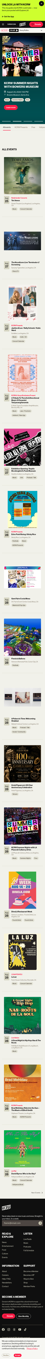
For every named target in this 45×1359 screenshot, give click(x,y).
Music (7, 100)
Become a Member (31, 1271)
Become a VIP (29, 1275)
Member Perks (29, 1286)
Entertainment (8, 1246)
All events (7, 127)
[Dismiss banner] (41, 3)
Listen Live (12, 24)
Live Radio (28, 1239)
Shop (26, 1283)
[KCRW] (6, 1210)
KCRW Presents (21, 127)
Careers (5, 1275)
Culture (5, 1254)
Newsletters (7, 1283)
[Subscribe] (40, 1223)
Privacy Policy (32, 1348)
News (4, 1242)
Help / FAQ (6, 1279)
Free (27, 100)
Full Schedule (29, 1250)
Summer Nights (17, 100)
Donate (38, 24)
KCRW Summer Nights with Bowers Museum (21, 85)
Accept (17, 1355)
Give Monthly (23, 1316)
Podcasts (27, 1247)
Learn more (11, 107)
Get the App (9, 16)
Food (4, 1250)
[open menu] (3, 24)
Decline (6, 1355)
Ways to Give (29, 1279)
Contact (5, 1286)
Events (5, 1257)
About (4, 1271)
